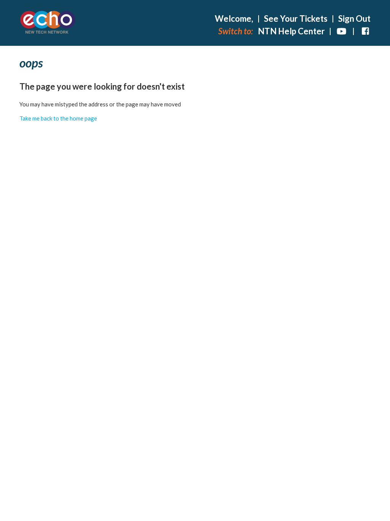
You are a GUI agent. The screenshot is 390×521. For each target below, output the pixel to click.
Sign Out (354, 18)
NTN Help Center (291, 31)
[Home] (48, 23)
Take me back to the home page (58, 118)
